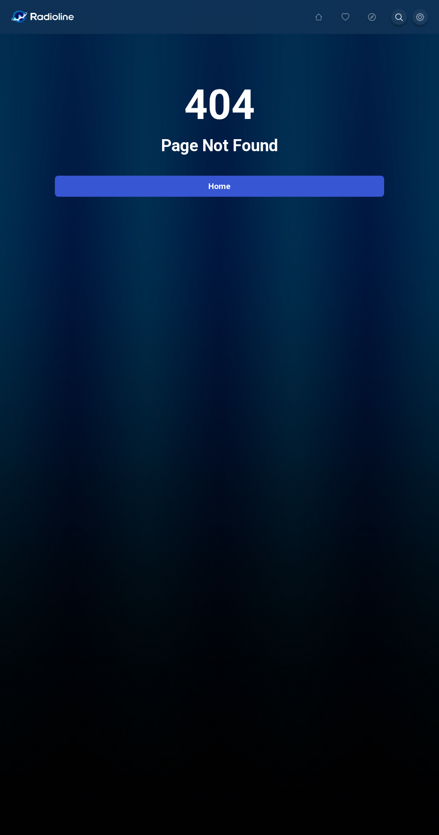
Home (219, 186)
